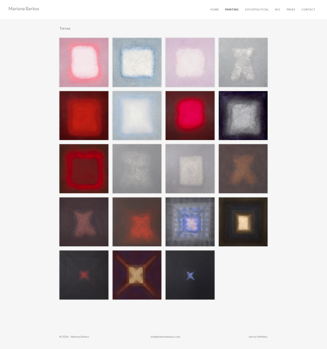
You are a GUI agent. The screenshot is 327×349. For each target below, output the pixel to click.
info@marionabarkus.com (165, 336)
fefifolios (262, 336)
